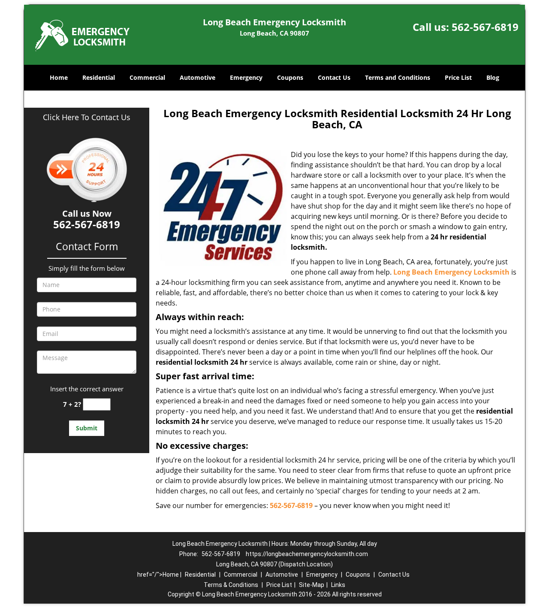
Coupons (290, 77)
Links (338, 584)
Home (59, 77)
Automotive (197, 77)
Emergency (246, 77)
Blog (492, 77)
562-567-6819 (485, 27)
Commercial (147, 77)
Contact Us (334, 77)
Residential (98, 77)
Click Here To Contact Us (86, 117)
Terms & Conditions (231, 584)
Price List (458, 77)
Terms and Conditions (397, 77)
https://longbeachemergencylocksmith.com (307, 554)
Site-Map (311, 584)
